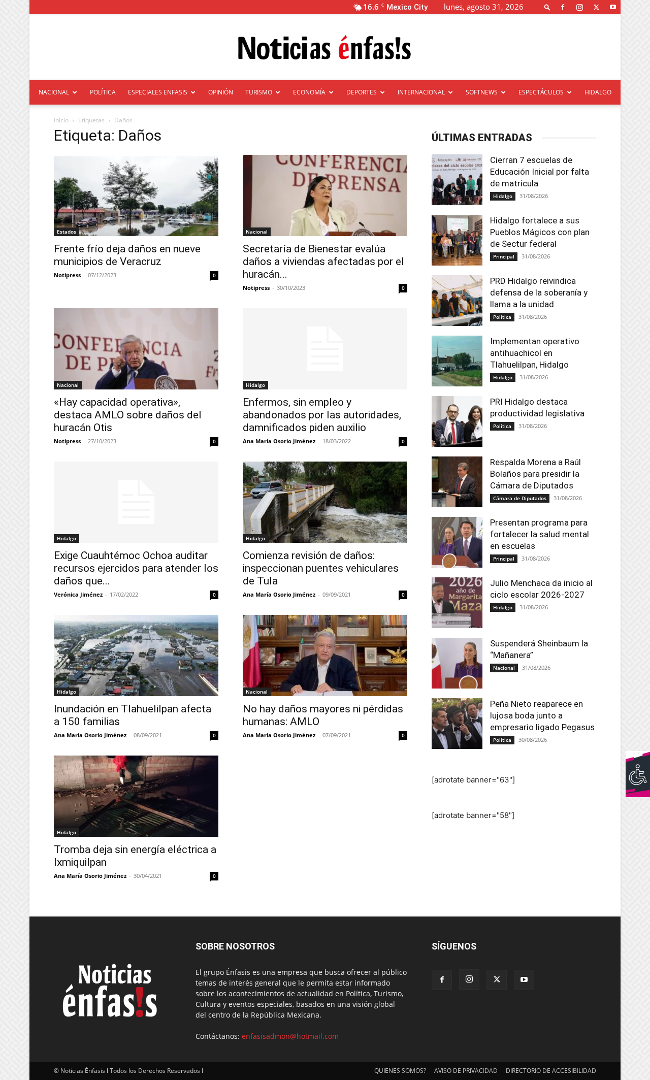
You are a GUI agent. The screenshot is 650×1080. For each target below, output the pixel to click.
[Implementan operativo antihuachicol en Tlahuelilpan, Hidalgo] (457, 361)
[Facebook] (562, 7)
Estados (66, 231)
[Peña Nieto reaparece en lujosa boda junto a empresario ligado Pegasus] (457, 723)
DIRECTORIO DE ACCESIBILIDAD (551, 1070)
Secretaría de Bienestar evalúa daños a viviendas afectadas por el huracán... (323, 261)
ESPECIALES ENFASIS (157, 92)
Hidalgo (255, 384)
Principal (503, 256)
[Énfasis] (325, 47)
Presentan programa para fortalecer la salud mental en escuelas (539, 534)
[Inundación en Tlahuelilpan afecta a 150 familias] (136, 655)
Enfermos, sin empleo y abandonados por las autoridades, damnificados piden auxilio (322, 415)
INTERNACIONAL (421, 92)
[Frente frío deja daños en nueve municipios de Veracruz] (136, 195)
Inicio (61, 120)
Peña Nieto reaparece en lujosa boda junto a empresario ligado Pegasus (542, 715)
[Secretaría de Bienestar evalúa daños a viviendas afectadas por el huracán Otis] (325, 195)
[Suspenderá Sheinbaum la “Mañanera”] (457, 663)
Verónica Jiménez (78, 594)
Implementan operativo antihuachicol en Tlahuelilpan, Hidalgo (534, 353)
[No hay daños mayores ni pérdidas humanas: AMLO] (325, 655)
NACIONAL (54, 92)
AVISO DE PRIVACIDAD (466, 1070)
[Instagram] (579, 7)
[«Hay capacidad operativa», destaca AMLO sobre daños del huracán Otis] (136, 348)
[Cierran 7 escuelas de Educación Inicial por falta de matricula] (457, 179)
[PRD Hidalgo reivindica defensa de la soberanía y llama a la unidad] (457, 300)
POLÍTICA (103, 92)
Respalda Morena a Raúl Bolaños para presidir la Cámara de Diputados (535, 473)
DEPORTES (361, 92)
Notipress (67, 275)
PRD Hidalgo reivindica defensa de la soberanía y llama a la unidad (539, 292)
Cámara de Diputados (519, 498)
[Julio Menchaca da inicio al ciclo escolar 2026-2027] (457, 602)
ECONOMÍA (309, 92)
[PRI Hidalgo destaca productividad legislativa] (457, 421)
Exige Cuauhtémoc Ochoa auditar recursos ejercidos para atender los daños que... (136, 568)
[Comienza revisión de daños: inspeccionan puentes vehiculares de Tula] (325, 502)
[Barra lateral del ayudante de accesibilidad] (638, 763)
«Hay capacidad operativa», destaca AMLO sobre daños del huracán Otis (128, 415)
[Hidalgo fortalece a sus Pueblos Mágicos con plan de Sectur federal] (457, 240)
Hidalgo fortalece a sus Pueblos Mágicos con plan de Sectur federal (540, 232)
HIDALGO (597, 92)
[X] (596, 7)
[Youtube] (613, 7)
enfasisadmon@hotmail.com (290, 1036)
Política (502, 316)
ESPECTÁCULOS (541, 92)
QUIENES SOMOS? (400, 1070)
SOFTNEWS (482, 92)
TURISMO (258, 92)
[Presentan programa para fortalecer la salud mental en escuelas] (457, 542)
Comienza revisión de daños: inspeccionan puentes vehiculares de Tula (321, 568)
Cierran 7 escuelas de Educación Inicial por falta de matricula (539, 171)
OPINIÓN (220, 92)
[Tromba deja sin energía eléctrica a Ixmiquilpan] (136, 796)
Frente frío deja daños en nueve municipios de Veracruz (127, 255)
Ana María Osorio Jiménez (279, 441)
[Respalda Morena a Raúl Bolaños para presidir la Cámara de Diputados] (457, 481)
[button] (547, 7)
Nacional (257, 231)
